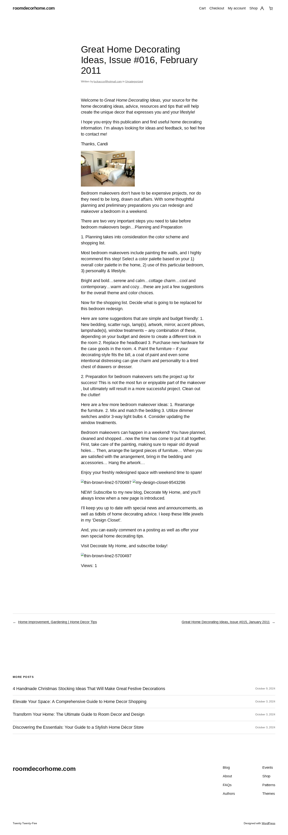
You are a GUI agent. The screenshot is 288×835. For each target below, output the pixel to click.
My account (237, 8)
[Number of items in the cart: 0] (270, 8)
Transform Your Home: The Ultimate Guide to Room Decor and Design (78, 714)
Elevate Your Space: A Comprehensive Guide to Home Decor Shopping (79, 701)
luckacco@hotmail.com (108, 81)
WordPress (268, 823)
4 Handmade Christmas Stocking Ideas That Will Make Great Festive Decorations (89, 688)
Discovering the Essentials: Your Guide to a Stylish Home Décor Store (78, 727)
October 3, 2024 (265, 701)
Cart (202, 8)
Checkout (216, 8)
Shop (253, 8)
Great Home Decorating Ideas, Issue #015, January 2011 (226, 622)
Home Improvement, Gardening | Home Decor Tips (57, 622)
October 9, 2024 (265, 688)
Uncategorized (134, 81)
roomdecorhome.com (34, 8)
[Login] (262, 8)
